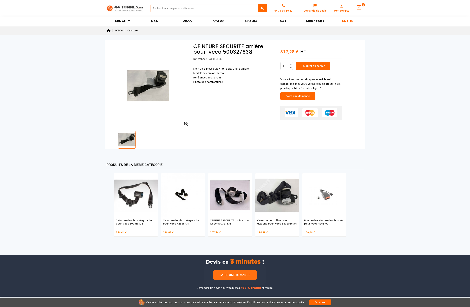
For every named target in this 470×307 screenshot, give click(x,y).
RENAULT (122, 21)
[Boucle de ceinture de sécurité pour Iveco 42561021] (324, 195)
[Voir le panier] (359, 8)
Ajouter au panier (313, 65)
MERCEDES (315, 21)
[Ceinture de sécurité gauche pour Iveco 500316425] (136, 195)
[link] (315, 8)
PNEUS (347, 21)
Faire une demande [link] (298, 96)
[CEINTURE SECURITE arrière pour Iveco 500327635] (230, 195)
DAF (283, 21)
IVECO (187, 21)
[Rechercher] (262, 8)
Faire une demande (235, 275)
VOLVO (219, 21)
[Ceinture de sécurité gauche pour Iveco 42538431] (183, 195)
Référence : (200, 59)
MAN (155, 21)
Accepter (320, 302)
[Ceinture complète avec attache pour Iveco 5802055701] (277, 195)
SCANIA (251, 21)
